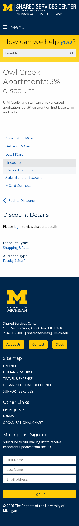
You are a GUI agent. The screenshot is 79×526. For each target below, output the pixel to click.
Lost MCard (14, 154)
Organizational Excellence (27, 385)
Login (59, 13)
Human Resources (19, 372)
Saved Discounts (20, 170)
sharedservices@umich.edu (47, 333)
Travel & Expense (18, 378)
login (17, 226)
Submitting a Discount (23, 178)
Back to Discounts (22, 200)
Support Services (18, 391)
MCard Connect (18, 186)
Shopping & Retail (16, 247)
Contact (38, 344)
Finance (10, 366)
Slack (60, 344)
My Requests (24, 13)
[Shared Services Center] (39, 8)
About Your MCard (20, 138)
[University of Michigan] (17, 315)
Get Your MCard (18, 146)
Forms (44, 13)
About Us (13, 344)
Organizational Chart (23, 422)
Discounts (13, 163)
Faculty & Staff (14, 260)
